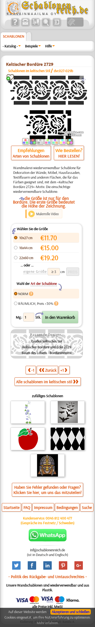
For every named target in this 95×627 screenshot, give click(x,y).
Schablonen (13, 36)
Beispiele (31, 46)
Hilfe (48, 46)
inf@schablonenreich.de (47, 550)
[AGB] (35, 25)
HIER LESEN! (69, 156)
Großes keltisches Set (46, 341)
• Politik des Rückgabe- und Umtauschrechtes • (47, 576)
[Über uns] (15, 25)
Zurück (50, 370)
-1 (32, 370)
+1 (62, 370)
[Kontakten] (25, 25)
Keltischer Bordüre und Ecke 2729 (46, 347)
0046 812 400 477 (59, 518)
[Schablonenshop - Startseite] (47, 14)
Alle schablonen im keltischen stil (44, 381)
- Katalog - (10, 46)
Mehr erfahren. (48, 622)
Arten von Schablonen (31, 156)
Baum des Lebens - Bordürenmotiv (47, 352)
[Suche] (46, 25)
